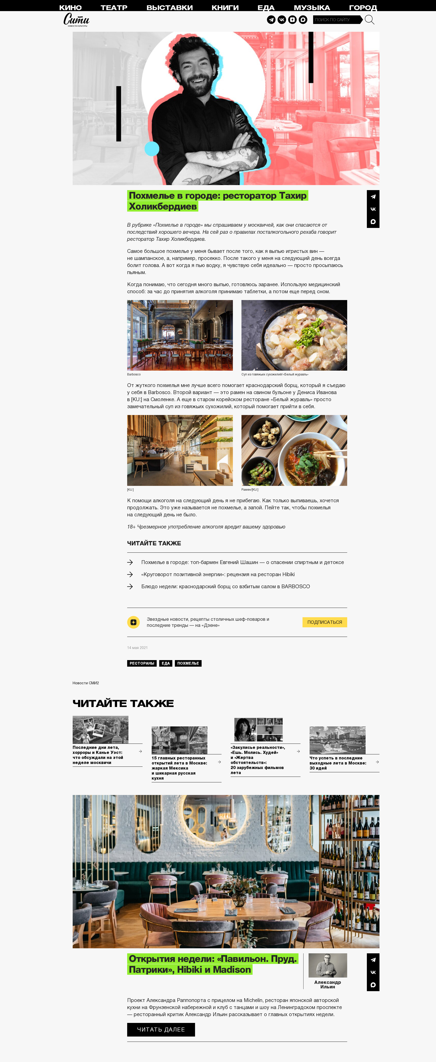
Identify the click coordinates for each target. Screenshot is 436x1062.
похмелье (188, 663)
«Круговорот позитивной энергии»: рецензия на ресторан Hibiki (218, 574)
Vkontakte (282, 19)
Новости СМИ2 (86, 683)
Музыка (312, 8)
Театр (113, 8)
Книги (224, 8)
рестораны (142, 663)
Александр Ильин (327, 984)
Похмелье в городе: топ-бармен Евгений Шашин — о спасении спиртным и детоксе (242, 562)
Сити (77, 20)
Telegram (271, 19)
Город (363, 8)
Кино (70, 8)
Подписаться (325, 622)
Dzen (292, 19)
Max (303, 19)
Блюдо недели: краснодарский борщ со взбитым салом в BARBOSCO (225, 586)
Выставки (169, 8)
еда (166, 663)
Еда (266, 8)
